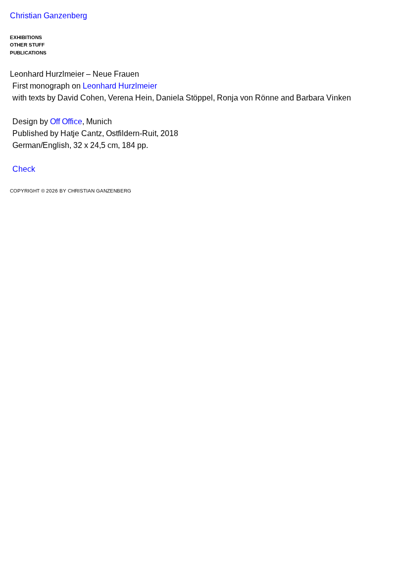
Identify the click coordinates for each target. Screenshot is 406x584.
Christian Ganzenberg (48, 15)
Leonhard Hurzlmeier (120, 86)
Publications (28, 52)
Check (23, 169)
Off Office (66, 121)
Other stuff (27, 45)
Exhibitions (26, 37)
